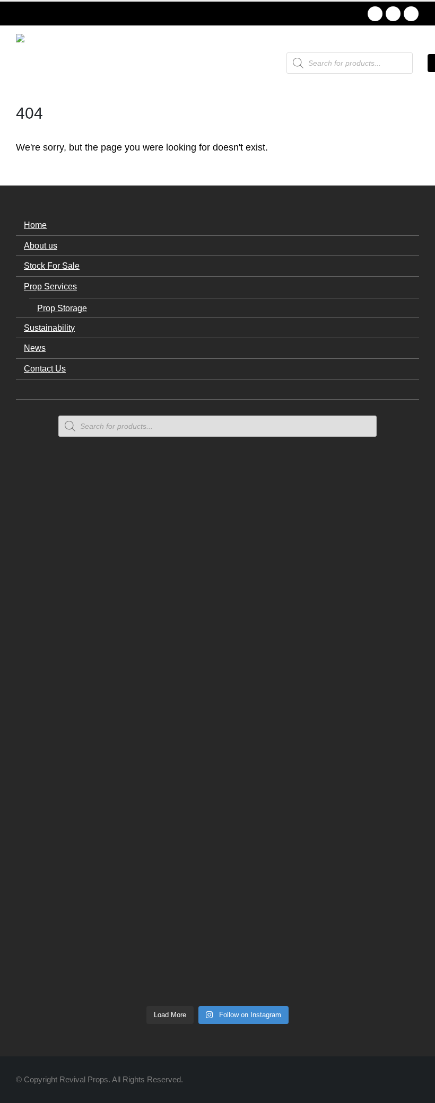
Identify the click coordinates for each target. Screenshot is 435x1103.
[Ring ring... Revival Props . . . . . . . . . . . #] (136, 610)
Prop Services (50, 286)
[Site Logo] (45, 63)
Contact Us (45, 368)
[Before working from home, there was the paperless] (54, 882)
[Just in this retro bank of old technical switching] (217, 800)
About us (40, 245)
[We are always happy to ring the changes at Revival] (381, 825)
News (35, 347)
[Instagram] (411, 13)
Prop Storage (62, 308)
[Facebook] (375, 13)
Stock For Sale (52, 265)
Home (35, 225)
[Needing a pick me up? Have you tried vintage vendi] (54, 591)
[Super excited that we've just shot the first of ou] (136, 863)
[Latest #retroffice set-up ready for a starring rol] (381, 527)
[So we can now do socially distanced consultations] (299, 882)
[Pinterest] (393, 13)
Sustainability (49, 327)
